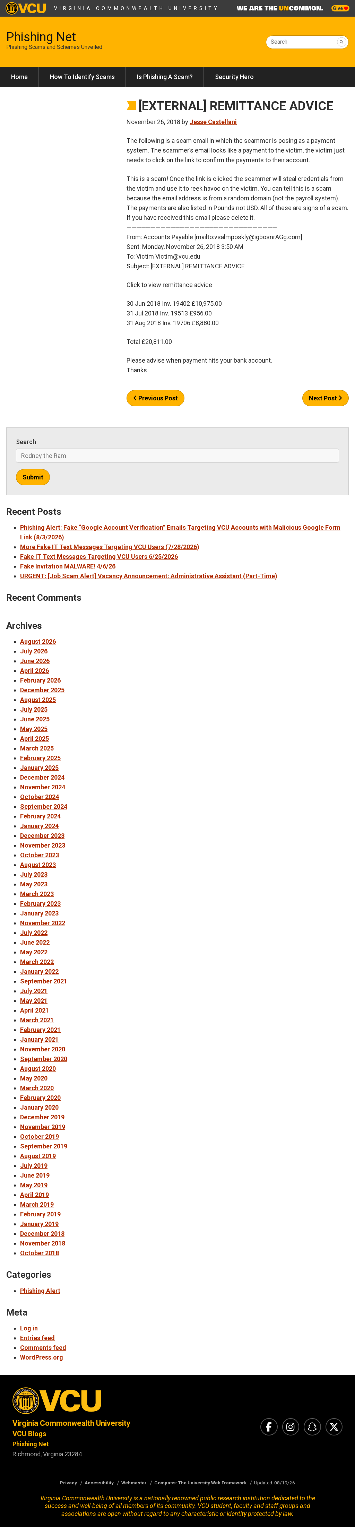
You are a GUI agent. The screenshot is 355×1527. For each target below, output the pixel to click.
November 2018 (42, 1243)
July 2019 (33, 1165)
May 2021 (33, 1000)
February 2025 (40, 758)
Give (338, 8)
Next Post (323, 398)
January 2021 (39, 1039)
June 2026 (35, 661)
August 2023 (38, 864)
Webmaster (134, 1482)
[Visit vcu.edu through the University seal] (88, 1402)
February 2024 (40, 816)
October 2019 (39, 1136)
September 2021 (43, 981)
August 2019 (38, 1156)
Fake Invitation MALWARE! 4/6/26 (67, 566)
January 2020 (39, 1107)
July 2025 (33, 709)
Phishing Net (41, 37)
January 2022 (39, 971)
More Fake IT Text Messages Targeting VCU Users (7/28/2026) (109, 546)
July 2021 (33, 991)
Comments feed (43, 1347)
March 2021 (37, 1020)
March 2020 (37, 1088)
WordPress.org (41, 1357)
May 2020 (33, 1078)
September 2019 (43, 1146)
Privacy (68, 1482)
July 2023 (33, 874)
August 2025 (38, 699)
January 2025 (39, 767)
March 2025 (37, 748)
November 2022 (42, 923)
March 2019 (37, 1204)
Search (279, 41)
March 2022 (37, 961)
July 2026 (33, 651)
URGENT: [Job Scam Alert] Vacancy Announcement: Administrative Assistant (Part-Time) (148, 576)
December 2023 (42, 835)
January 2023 (39, 913)
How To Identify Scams (82, 76)
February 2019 (40, 1214)
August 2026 (38, 641)
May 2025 (33, 728)
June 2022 (35, 942)
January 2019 (39, 1223)
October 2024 (39, 796)
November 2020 (42, 1049)
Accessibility (99, 1482)
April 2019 (34, 1194)
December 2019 (42, 1117)
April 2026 (34, 670)
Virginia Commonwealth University (136, 8)
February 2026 (40, 680)
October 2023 (39, 855)
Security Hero (234, 76)
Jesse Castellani (213, 121)
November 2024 (42, 787)
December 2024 (42, 777)
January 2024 (39, 826)
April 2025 (34, 738)
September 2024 (43, 806)
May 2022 (33, 952)
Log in (29, 1328)
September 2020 (43, 1058)
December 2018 (42, 1233)
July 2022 (33, 932)
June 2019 (35, 1175)
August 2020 (38, 1068)
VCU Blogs (29, 1434)
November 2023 (42, 845)
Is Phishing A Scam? (165, 76)
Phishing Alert (40, 1290)
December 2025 (42, 690)
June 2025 (35, 719)
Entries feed (37, 1338)
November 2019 (42, 1126)
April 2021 (34, 1010)
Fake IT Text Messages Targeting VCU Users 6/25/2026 (99, 556)
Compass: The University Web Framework (200, 1482)
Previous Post (157, 398)
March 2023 (37, 893)
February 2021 (40, 1029)
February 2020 (40, 1097)
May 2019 (33, 1185)
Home (19, 76)
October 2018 (39, 1253)
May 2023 (33, 884)
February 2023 (40, 903)
